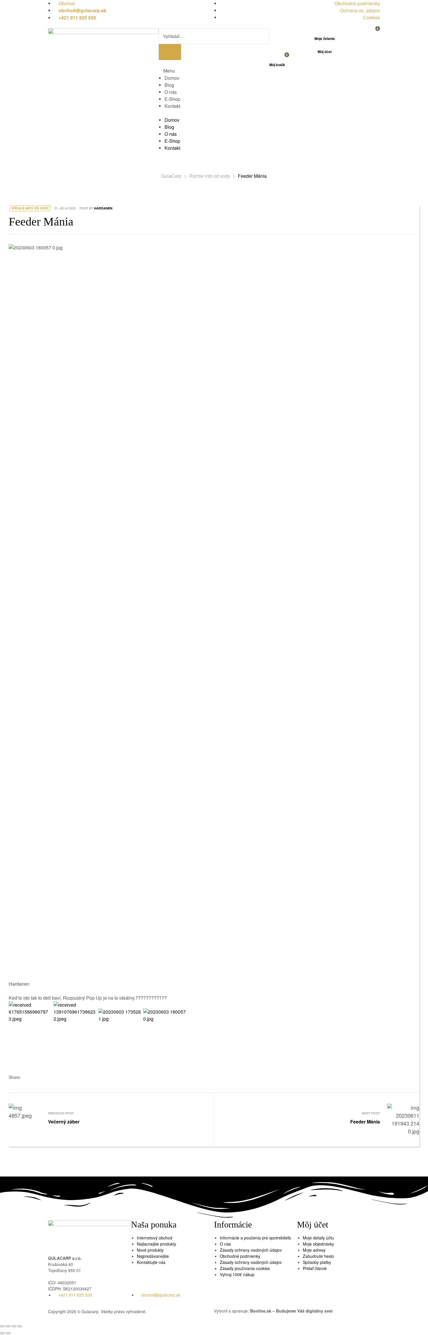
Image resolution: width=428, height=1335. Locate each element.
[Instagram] (320, 1299)
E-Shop (172, 99)
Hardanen (103, 208)
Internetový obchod (154, 1238)
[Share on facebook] (28, 1077)
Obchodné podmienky (240, 1256)
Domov (172, 78)
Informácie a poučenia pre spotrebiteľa (255, 1238)
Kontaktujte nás (151, 1262)
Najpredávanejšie (153, 1256)
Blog (169, 85)
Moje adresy (314, 1250)
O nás (171, 92)
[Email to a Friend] (36, 1077)
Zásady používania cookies (245, 1268)
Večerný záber (110, 1119)
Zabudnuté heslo (318, 1256)
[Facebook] (304, 1299)
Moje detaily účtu (318, 1238)
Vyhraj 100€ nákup (237, 1274)
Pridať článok (315, 1268)
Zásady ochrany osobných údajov (251, 1250)
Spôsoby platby (317, 1262)
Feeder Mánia (318, 1119)
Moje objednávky (318, 1244)
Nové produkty (150, 1250)
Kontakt (172, 106)
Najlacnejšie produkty (156, 1244)
